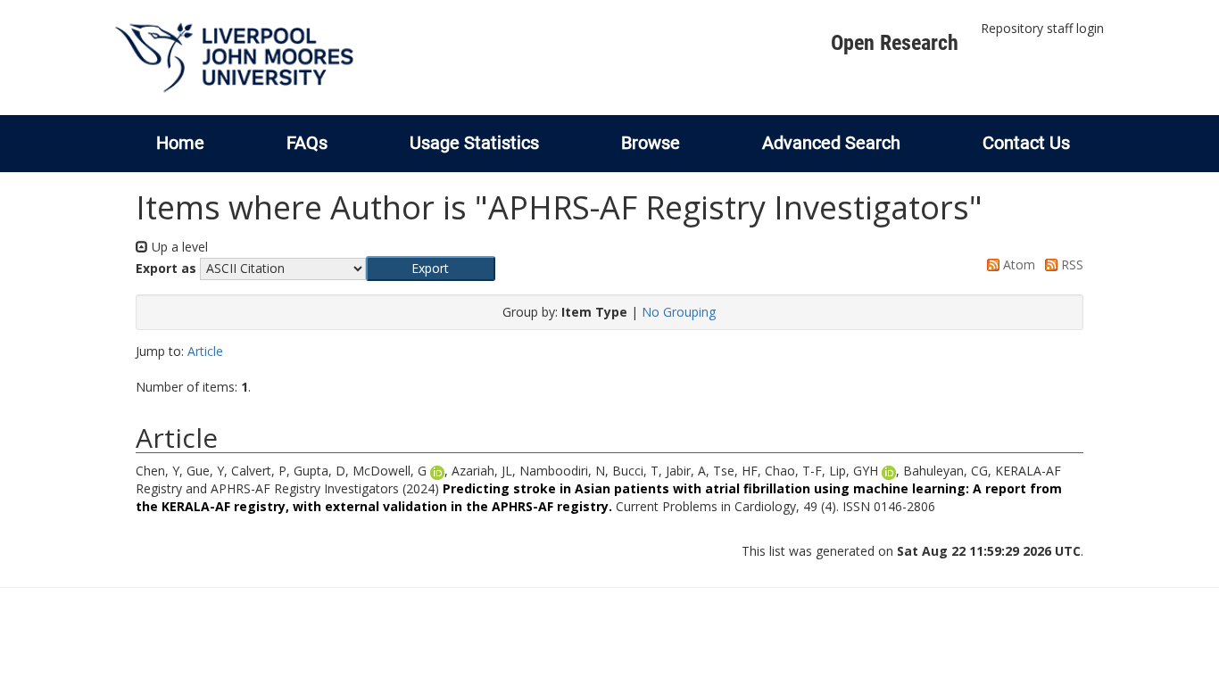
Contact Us (1026, 142)
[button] (430, 268)
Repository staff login (1042, 28)
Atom (1017, 264)
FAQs (307, 142)
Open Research (894, 42)
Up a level (178, 246)
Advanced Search (831, 142)
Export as (166, 268)
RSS (1070, 264)
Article (205, 351)
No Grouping (679, 311)
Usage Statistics (474, 142)
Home (180, 142)
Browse (650, 142)
